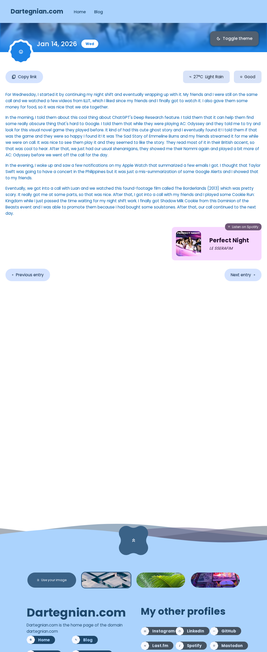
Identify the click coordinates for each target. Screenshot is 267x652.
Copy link (24, 77)
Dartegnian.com (37, 11)
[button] (51, 580)
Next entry (243, 275)
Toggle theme (234, 38)
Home (80, 12)
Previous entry (28, 275)
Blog (98, 12)
